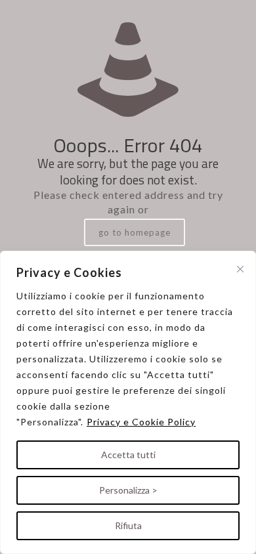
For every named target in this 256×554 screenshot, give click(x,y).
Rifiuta (128, 525)
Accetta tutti (128, 454)
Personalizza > (128, 490)
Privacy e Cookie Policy (141, 421)
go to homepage (134, 232)
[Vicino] (240, 269)
